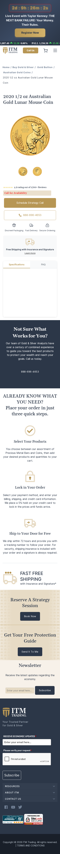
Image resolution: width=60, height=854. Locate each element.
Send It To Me (30, 651)
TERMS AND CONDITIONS (31, 845)
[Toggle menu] (55, 50)
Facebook (6, 807)
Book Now (30, 616)
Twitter (20, 807)
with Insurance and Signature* (38, 583)
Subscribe (11, 775)
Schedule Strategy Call (30, 202)
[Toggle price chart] (30, 43)
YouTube (13, 807)
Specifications (16, 264)
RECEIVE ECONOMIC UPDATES (19, 736)
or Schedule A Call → (30, 380)
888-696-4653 (32, 215)
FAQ (43, 264)
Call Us (30, 50)
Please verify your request (17, 750)
